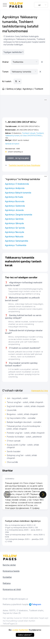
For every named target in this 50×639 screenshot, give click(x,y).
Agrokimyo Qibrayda (14, 223)
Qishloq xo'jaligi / (14, 89)
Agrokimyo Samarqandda (16, 241)
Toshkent (40, 133)
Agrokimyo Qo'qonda (15, 228)
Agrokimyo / (28, 89)
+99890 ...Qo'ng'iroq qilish (18, 158)
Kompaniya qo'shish (12, 589)
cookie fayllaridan (20, 630)
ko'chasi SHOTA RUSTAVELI (31, 135)
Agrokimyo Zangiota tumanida (18, 214)
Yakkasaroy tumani (12, 135)
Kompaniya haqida (11, 571)
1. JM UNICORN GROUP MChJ (20, 122)
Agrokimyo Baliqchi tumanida (18, 192)
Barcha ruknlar (9, 565)
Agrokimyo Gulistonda (15, 206)
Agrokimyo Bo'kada (14, 197)
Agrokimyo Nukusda (14, 236)
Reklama (7, 583)
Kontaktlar (7, 577)
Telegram (36, 604)
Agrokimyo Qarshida (14, 219)
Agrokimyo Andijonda (14, 188)
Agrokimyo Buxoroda (14, 201)
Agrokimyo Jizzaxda (14, 210)
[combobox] (41, 5)
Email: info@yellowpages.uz (15, 599)
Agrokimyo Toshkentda (15, 245)
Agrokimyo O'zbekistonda (17, 184)
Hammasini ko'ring (39, 390)
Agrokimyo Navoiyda (14, 232)
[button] (25, 165)
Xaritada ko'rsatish (12, 144)
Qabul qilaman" (25, 635)
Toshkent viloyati (28, 133)
